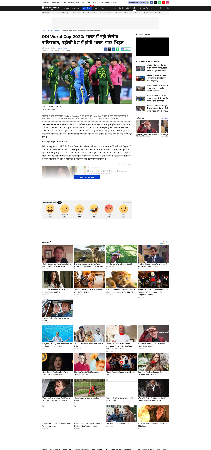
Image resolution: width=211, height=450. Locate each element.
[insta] (167, 2)
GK (78, 8)
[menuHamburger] (164, 8)
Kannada (63, 2)
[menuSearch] (168, 8)
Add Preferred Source (137, 3)
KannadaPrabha (73, 2)
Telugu (83, 2)
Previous (164, 13)
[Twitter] (155, 2)
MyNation (114, 2)
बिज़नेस (121, 8)
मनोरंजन (102, 8)
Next (167, 13)
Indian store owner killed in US (78, 13)
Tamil (89, 2)
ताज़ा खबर (66, 8)
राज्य (95, 8)
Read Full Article (87, 177)
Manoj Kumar (63, 48)
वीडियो (128, 8)
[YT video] (163, 2)
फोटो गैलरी (87, 8)
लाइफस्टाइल (112, 8)
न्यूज (73, 8)
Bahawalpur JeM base (59, 13)
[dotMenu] (152, 8)
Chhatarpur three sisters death (101, 13)
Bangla (95, 2)
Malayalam (46, 2)
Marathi (107, 2)
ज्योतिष (145, 8)
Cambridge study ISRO (154, 13)
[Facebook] (151, 2)
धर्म (139, 8)
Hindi (101, 2)
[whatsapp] (159, 2)
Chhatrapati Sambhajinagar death (135, 13)
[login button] (161, 8)
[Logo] (51, 8)
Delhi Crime (118, 13)
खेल (134, 8)
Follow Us (128, 49)
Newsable (55, 2)
